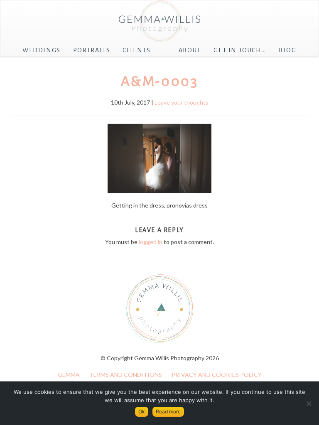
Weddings (41, 50)
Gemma (69, 374)
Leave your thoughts (182, 102)
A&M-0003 (160, 81)
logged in (150, 241)
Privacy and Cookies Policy (217, 374)
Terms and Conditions (125, 374)
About (190, 50)
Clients (136, 50)
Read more (168, 411)
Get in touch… (239, 50)
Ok (141, 411)
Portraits (91, 50)
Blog (287, 50)
